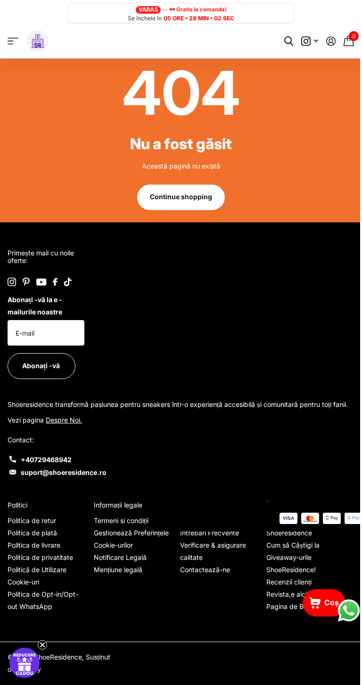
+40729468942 (46, 467)
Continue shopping (178, 197)
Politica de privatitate (40, 565)
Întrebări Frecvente (206, 540)
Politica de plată (32, 540)
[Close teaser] (42, 645)
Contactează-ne (202, 577)
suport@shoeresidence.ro (64, 480)
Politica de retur (32, 528)
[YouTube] (41, 282)
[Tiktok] (68, 282)
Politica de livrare (34, 553)
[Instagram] (12, 282)
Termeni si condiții (119, 528)
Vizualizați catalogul (13, 41)
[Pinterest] (26, 282)
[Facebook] (55, 282)
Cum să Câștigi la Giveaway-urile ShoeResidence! (287, 565)
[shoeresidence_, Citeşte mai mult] (302, 41)
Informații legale (116, 512)
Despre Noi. (64, 427)
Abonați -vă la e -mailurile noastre (35, 306)
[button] (24, 663)
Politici (17, 512)
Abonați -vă (41, 366)
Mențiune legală (116, 577)
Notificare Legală (118, 565)
